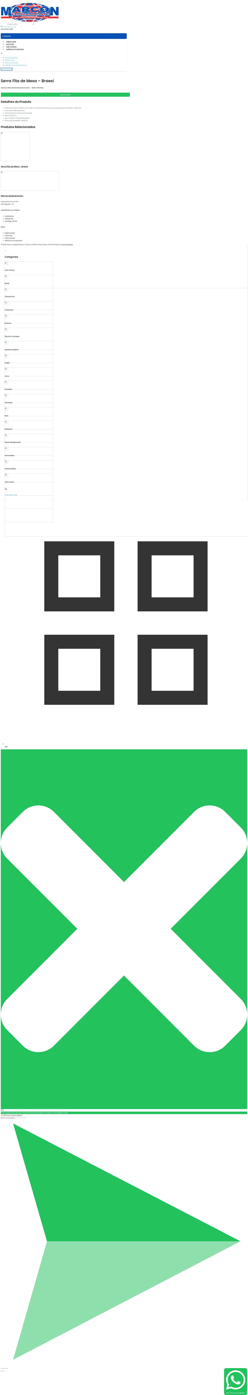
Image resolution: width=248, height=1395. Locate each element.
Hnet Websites (67, 244)
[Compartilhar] (5, 1368)
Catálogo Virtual (11, 221)
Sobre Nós (8, 235)
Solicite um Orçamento (13, 240)
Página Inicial (9, 233)
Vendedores (9, 216)
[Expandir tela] (3, 1368)
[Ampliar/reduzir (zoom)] (1, 1368)
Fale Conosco (65, 94)
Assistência (9, 218)
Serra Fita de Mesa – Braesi (14, 166)
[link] (63, 147)
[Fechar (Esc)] (7, 1368)
